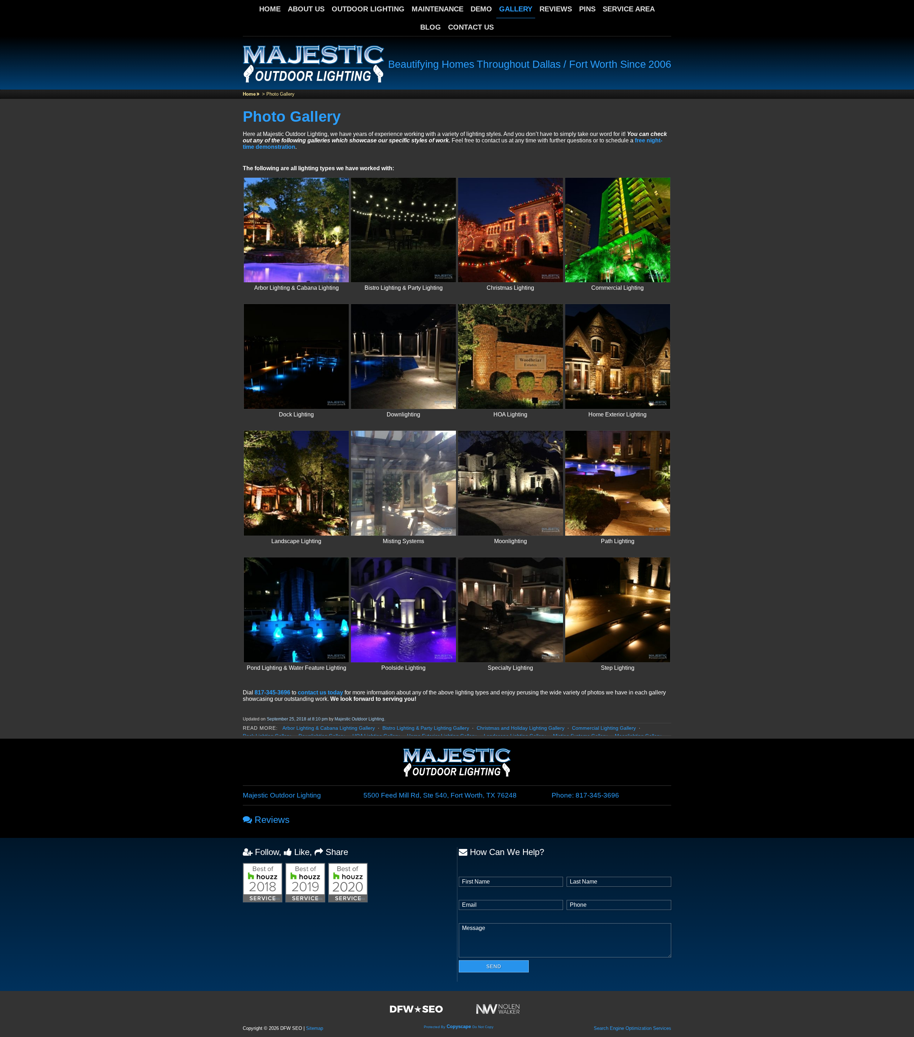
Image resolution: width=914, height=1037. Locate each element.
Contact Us (471, 27)
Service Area (629, 9)
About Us (306, 9)
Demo (481, 9)
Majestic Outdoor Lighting (359, 719)
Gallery (515, 9)
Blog (430, 27)
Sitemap (314, 1028)
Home (270, 9)
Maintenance (437, 9)
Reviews (555, 9)
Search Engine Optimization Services (632, 1028)
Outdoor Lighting (368, 9)
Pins (587, 9)
